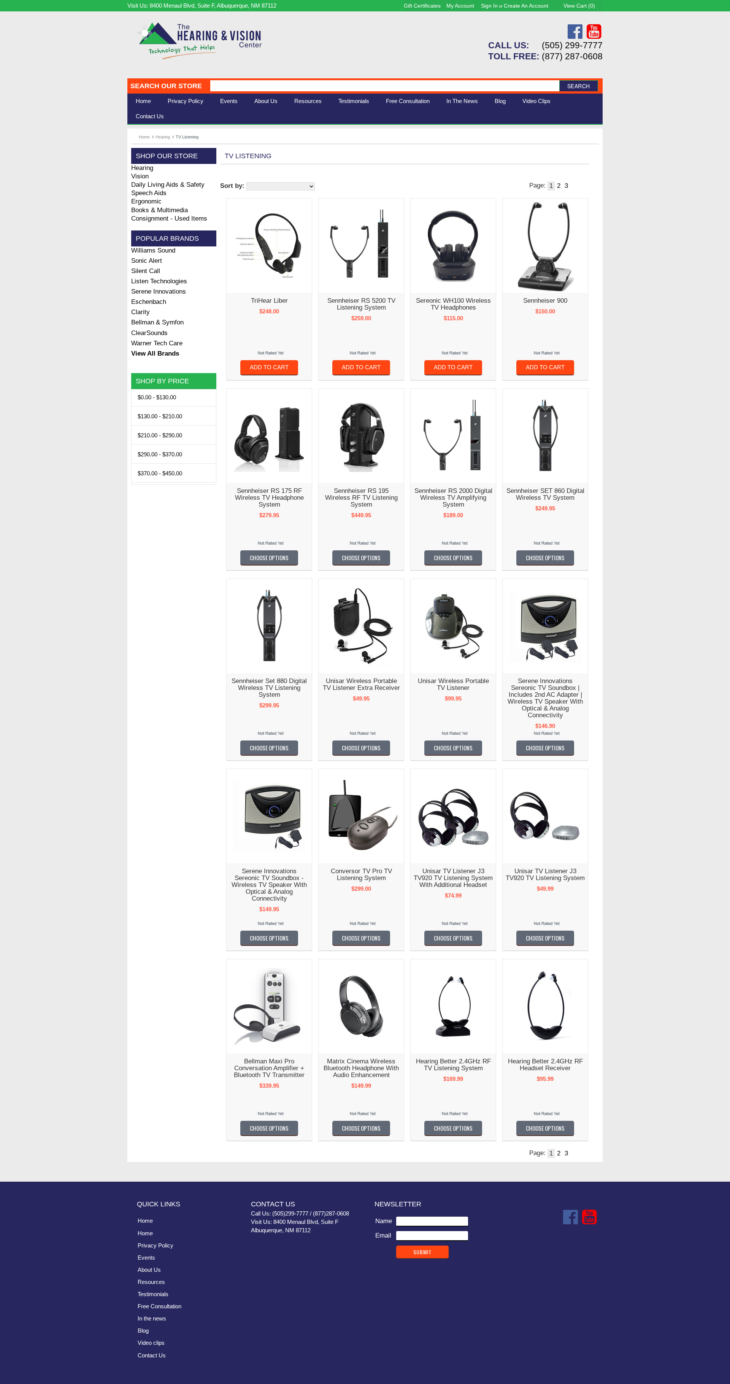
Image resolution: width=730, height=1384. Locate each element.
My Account (460, 6)
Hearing (163, 137)
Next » (575, 186)
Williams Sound (153, 250)
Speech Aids (149, 193)
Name (383, 1221)
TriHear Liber (269, 300)
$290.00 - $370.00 (160, 454)
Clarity (140, 312)
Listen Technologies (159, 281)
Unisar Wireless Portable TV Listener (453, 684)
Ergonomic (146, 201)
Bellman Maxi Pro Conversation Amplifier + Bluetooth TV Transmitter (269, 1068)
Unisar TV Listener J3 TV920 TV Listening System (545, 875)
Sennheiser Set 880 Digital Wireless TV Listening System (269, 687)
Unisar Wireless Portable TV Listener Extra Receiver (361, 684)
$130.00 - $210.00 (160, 416)
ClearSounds (149, 333)
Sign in (489, 6)
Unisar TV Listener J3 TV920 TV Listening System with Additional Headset (453, 878)
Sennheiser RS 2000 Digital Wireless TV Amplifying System (453, 497)
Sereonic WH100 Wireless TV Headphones (453, 304)
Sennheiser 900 (545, 300)
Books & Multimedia (159, 210)
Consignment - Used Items (169, 218)
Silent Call (145, 271)
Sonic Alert (146, 260)
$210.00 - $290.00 (160, 435)
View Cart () (579, 6)
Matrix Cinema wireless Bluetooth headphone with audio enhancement (361, 1068)
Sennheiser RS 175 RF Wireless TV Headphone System (269, 497)
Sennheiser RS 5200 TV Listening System (361, 304)
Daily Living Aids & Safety (168, 184)
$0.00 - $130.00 (157, 397)
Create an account (526, 6)
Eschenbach (148, 301)
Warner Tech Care (156, 343)
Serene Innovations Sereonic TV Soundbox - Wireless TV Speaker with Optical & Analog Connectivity (269, 885)
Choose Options (269, 557)
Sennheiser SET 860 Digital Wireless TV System (545, 494)
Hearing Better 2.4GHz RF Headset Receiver (545, 1065)
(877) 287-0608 (572, 56)
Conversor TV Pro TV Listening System (361, 875)
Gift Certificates (422, 6)
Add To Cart (269, 367)
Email (383, 1235)
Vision (140, 176)
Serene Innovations (158, 291)
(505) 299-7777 (572, 45)
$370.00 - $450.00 (160, 473)
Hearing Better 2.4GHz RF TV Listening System (453, 1065)
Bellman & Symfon (157, 322)
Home (143, 101)
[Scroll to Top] (592, 1168)
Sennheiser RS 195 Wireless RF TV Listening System (361, 497)
